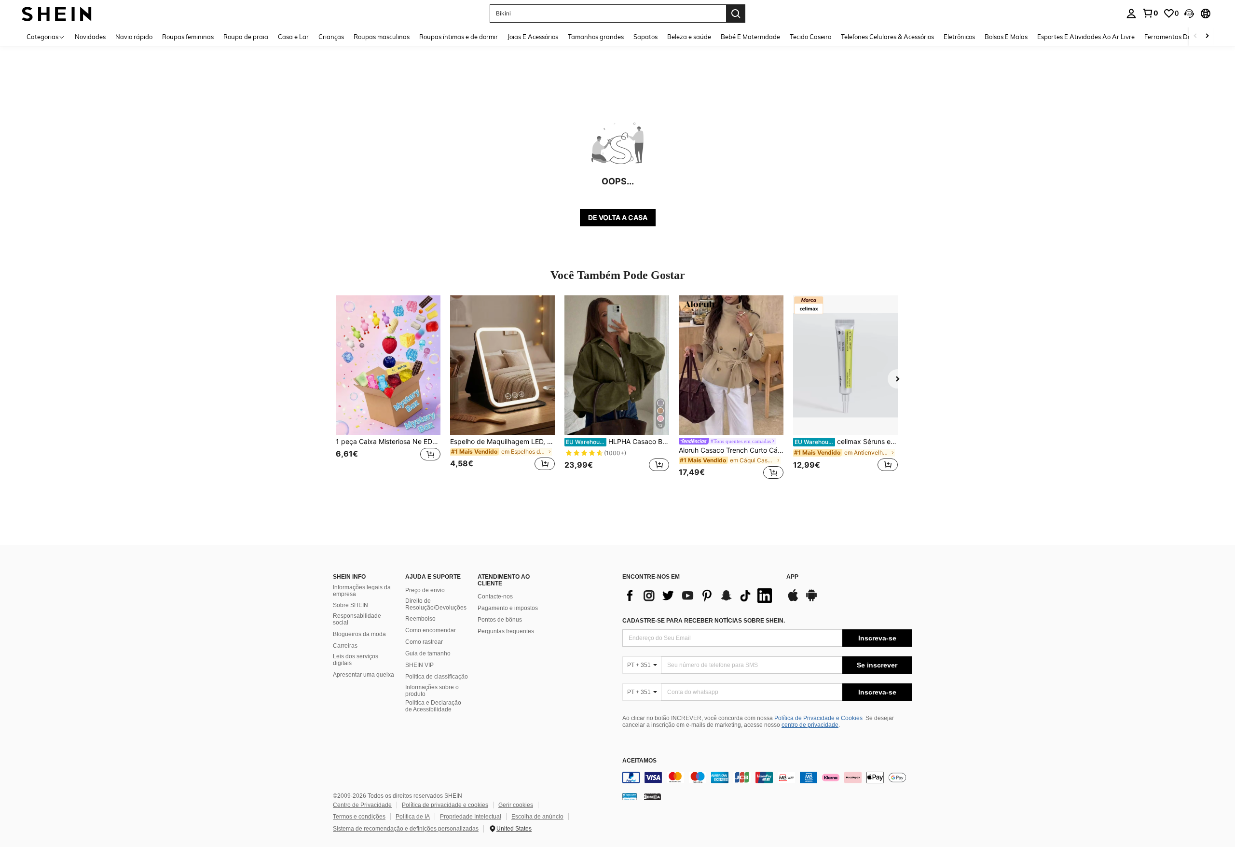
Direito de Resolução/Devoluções (436, 604)
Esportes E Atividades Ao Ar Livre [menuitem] (1086, 37)
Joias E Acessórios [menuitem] (533, 37)
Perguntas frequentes (506, 631)
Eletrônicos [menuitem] (959, 37)
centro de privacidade (810, 725)
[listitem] (388, 388)
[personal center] (1131, 13)
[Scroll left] (1195, 36)
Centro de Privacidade (362, 805)
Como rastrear (424, 642)
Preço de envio (425, 590)
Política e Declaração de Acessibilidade (433, 706)
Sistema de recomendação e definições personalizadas (406, 828)
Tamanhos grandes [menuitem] (596, 37)
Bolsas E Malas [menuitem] (1006, 37)
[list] (699, 595)
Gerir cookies (515, 805)
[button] (1189, 13)
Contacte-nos (495, 596)
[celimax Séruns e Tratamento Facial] (845, 365)
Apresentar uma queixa (363, 674)
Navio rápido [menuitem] (133, 37)
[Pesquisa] (735, 13)
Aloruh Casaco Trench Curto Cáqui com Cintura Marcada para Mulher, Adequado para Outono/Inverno (731, 450)
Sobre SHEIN (350, 605)
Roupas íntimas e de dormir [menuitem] (458, 37)
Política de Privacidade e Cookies (818, 718)
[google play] (811, 600)
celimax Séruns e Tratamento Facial (846, 441)
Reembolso (420, 618)
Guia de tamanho (428, 653)
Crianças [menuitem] (331, 37)
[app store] (793, 600)
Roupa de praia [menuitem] (245, 37)
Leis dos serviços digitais (355, 659)
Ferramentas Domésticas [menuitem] (1180, 37)
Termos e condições (359, 816)
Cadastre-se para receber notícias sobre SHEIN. (703, 620)
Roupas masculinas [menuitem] (382, 37)
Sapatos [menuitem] (645, 37)
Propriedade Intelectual (470, 816)
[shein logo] (57, 13)
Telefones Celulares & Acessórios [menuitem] (887, 37)
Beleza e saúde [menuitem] (689, 37)
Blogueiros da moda (359, 634)
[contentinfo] (767, 777)
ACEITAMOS (639, 761)
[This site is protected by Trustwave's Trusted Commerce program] (629, 795)
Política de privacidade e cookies (445, 805)
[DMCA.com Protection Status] (652, 795)
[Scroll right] (1207, 36)
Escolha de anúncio (537, 816)
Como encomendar (430, 630)
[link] (1150, 13)
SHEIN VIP (419, 665)
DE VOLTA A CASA (617, 217)
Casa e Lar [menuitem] (293, 37)
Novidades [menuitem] (90, 37)
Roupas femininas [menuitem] (188, 37)
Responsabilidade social (357, 619)
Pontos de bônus (500, 619)
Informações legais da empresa (362, 590)
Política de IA (413, 816)
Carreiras (345, 645)
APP (792, 577)
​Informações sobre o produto (432, 690)
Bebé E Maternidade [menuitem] (750, 37)
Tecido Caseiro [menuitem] (810, 37)
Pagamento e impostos (508, 608)
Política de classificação (436, 676)
